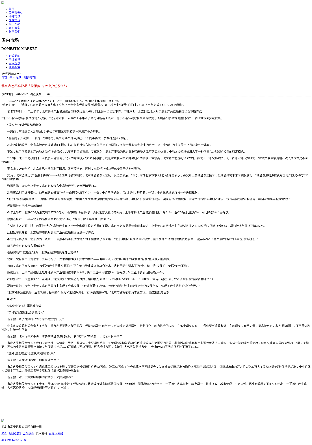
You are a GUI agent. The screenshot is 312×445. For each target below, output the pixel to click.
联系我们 (15, 433)
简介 (4, 433)
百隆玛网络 (56, 433)
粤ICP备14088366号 (13, 440)
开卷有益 (14, 67)
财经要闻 (14, 55)
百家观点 (14, 63)
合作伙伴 (28, 433)
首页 (4, 77)
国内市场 (15, 77)
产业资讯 (14, 59)
